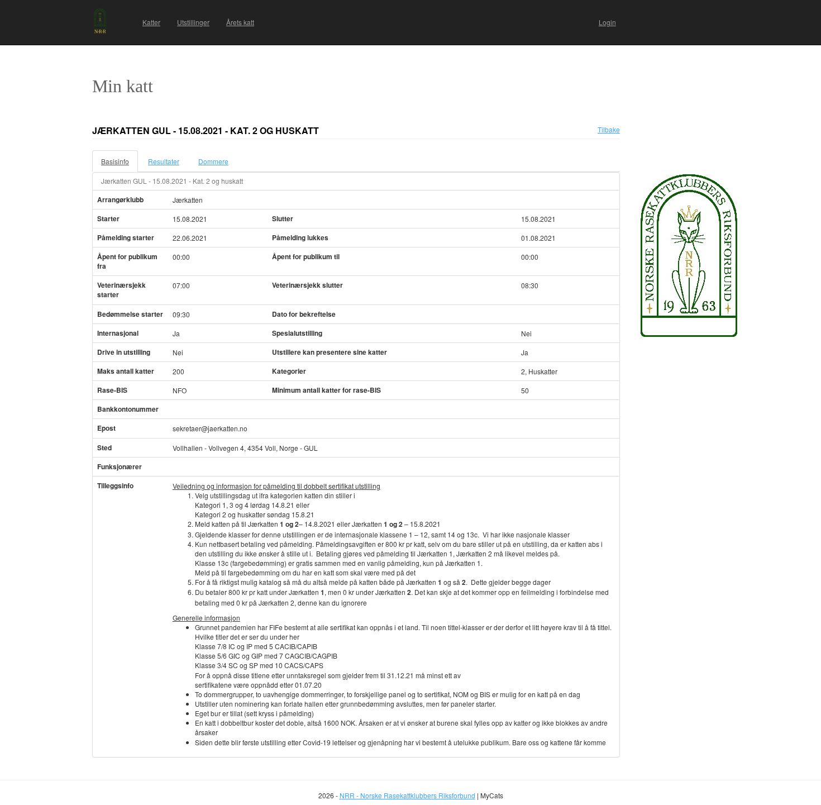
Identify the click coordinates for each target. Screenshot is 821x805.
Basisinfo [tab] (115, 161)
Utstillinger (193, 22)
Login (607, 22)
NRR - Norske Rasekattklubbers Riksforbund (407, 795)
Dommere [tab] (213, 161)
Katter (151, 22)
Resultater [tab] (163, 161)
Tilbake (609, 129)
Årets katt (240, 22)
